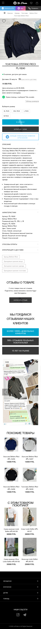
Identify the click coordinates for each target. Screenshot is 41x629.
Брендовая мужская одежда (14, 266)
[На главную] (20, 3)
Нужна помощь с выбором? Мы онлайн (19, 97)
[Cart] (37, 3)
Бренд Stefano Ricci (11, 257)
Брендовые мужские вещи (13, 261)
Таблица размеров (32, 101)
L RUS (26, 111)
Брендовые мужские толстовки (15, 270)
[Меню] (3, 3)
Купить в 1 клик (20, 129)
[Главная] (5, 13)
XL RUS (6, 111)
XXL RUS (16, 111)
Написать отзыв (20, 300)
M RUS (6, 116)
